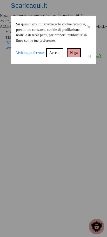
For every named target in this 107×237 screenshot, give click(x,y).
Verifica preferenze (30, 53)
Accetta (54, 53)
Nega (74, 53)
